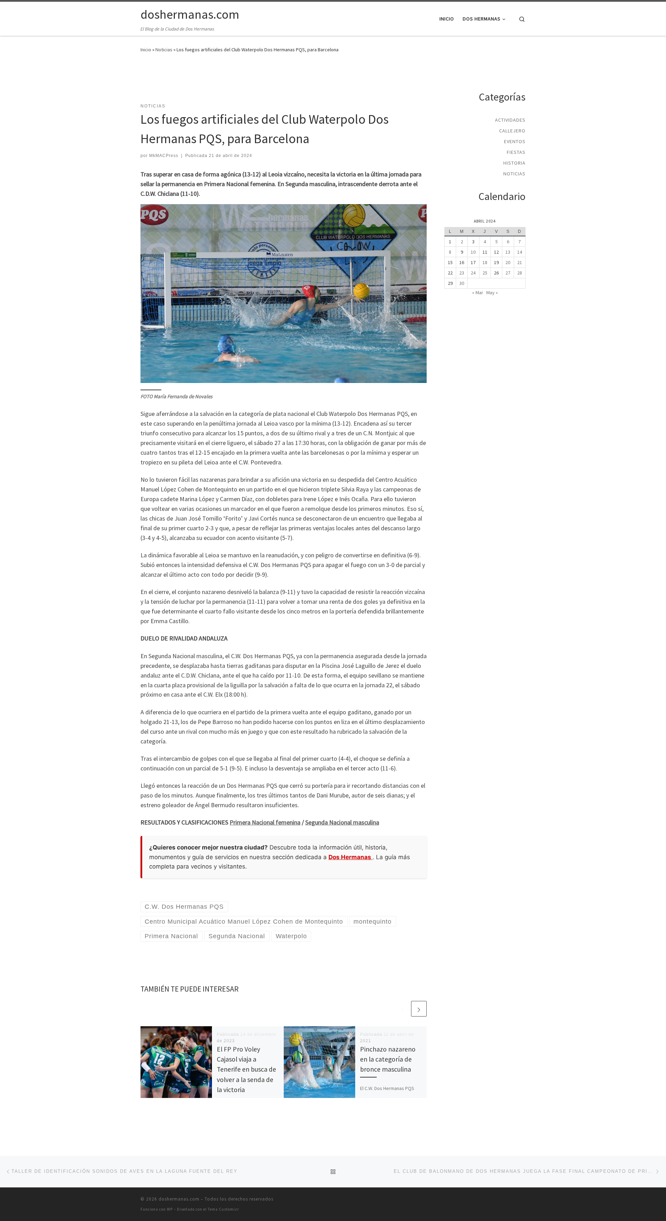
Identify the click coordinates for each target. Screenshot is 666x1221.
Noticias (163, 49)
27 (507, 273)
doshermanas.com (179, 1199)
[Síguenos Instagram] (522, 69)
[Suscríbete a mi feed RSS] (484, 69)
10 (473, 252)
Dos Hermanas (350, 857)
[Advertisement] (283, 82)
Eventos (515, 141)
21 (519, 262)
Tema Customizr (223, 1209)
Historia (514, 163)
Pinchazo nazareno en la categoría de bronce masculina (388, 1059)
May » (492, 292)
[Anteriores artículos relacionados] (402, 1009)
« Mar (477, 292)
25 (485, 273)
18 (485, 262)
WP (170, 1209)
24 (473, 273)
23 (461, 273)
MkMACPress (163, 155)
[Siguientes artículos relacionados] (419, 1009)
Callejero (512, 131)
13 (507, 252)
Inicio (145, 49)
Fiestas (516, 152)
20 (507, 262)
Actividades (510, 120)
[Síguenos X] (509, 69)
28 (519, 273)
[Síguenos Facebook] (497, 69)
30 (461, 283)
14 (519, 252)
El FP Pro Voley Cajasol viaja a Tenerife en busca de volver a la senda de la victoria (246, 1069)
